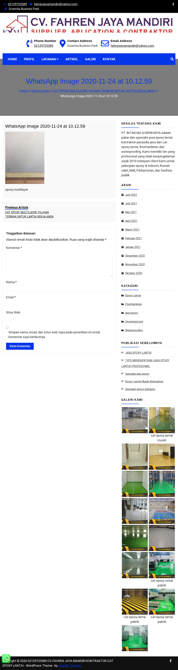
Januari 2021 (133, 247)
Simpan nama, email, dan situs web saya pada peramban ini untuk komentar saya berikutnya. (54, 334)
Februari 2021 (133, 238)
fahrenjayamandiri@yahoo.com (56, 4)
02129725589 (17, 4)
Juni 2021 (131, 203)
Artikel (72, 59)
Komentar (14, 248)
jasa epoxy (131, 313)
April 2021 (131, 221)
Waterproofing (134, 330)
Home (12, 59)
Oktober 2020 (133, 273)
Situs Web (13, 312)
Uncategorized (134, 321)
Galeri (90, 59)
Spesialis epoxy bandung (140, 389)
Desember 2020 (135, 255)
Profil (29, 59)
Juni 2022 (131, 194)
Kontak (109, 59)
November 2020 (135, 264)
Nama (11, 282)
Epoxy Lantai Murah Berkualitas (144, 381)
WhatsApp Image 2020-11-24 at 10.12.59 (45, 126)
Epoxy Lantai (133, 295)
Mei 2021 (131, 212)
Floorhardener (133, 304)
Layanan (49, 59)
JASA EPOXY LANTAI (138, 352)
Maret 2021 (132, 229)
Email (11, 297)
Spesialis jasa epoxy (137, 373)
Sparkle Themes (69, 665)
